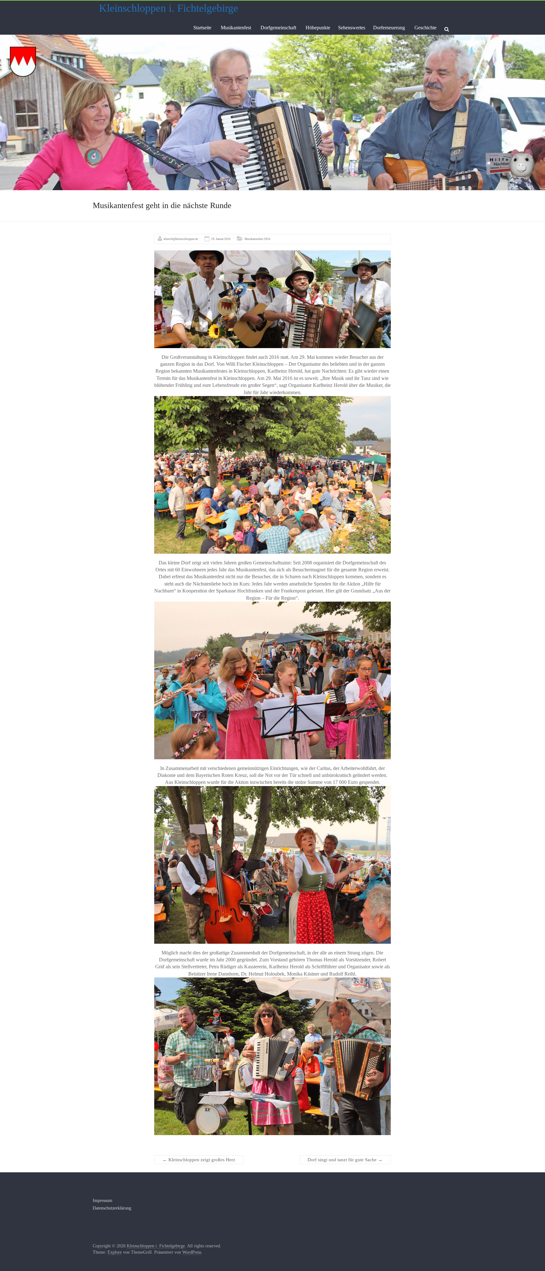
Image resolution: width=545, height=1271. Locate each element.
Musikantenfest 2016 (257, 239)
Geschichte (425, 27)
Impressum (102, 1200)
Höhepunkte (318, 27)
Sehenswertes (351, 27)
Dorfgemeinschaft (278, 27)
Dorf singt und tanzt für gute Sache (345, 1159)
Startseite (202, 27)
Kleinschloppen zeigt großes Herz (198, 1159)
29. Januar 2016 (221, 239)
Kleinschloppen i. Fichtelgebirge (168, 8)
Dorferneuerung (389, 27)
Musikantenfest (236, 27)
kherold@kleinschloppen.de (181, 239)
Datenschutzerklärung (112, 1208)
